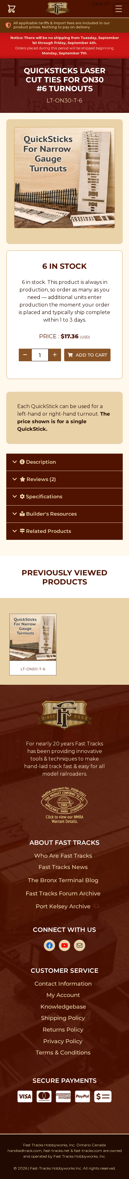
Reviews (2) (40, 479)
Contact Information (62, 983)
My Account (63, 995)
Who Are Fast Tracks (63, 855)
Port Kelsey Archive (63, 906)
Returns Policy (63, 1029)
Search (101, 4)
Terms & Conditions (63, 1052)
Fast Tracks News (63, 867)
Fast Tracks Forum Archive (63, 893)
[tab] (64, 462)
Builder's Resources (51, 514)
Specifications (43, 497)
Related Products (48, 531)
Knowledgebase (63, 1006)
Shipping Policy (63, 1018)
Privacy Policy (63, 1041)
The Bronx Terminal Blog (63, 880)
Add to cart (91, 355)
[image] (65, 177)
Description (40, 462)
